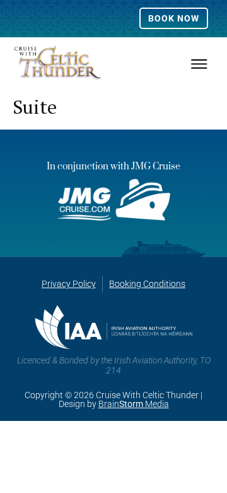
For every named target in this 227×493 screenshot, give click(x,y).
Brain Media (133, 404)
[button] (198, 63)
